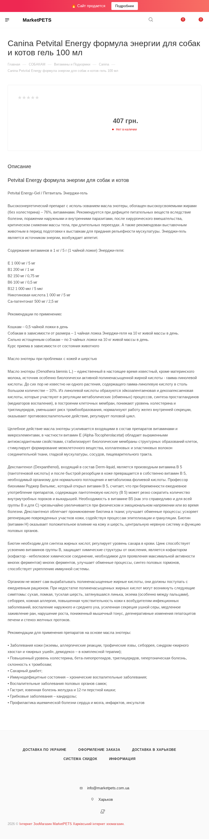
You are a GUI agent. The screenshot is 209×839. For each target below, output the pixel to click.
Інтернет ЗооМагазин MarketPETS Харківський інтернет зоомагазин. (72, 824)
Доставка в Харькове (154, 750)
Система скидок (80, 759)
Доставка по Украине (45, 750)
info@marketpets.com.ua (108, 788)
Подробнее (124, 6)
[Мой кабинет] (163, 20)
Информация (122, 759)
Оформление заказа (99, 750)
